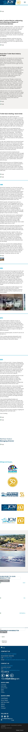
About (2, 691)
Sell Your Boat (4, 687)
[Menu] (25, 2)
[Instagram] (7, 716)
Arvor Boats (3, 686)
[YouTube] (5, 716)
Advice (2, 689)
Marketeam (10, 727)
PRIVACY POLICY (19, 730)
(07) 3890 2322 (8, 658)
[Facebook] (2, 716)
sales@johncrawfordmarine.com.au (15, 660)
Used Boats (3, 684)
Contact (2, 692)
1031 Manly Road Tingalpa (8, 654)
